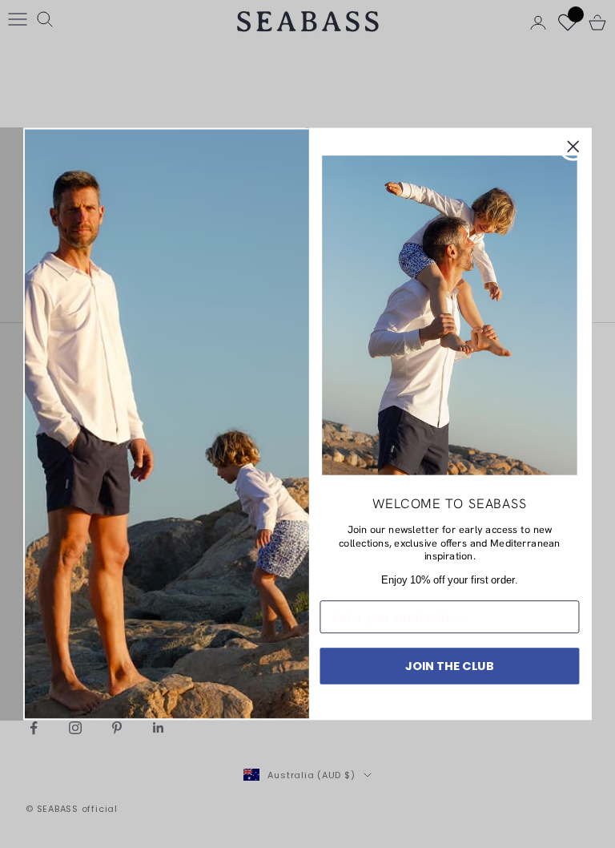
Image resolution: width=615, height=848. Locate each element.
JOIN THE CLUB (449, 665)
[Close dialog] (573, 147)
